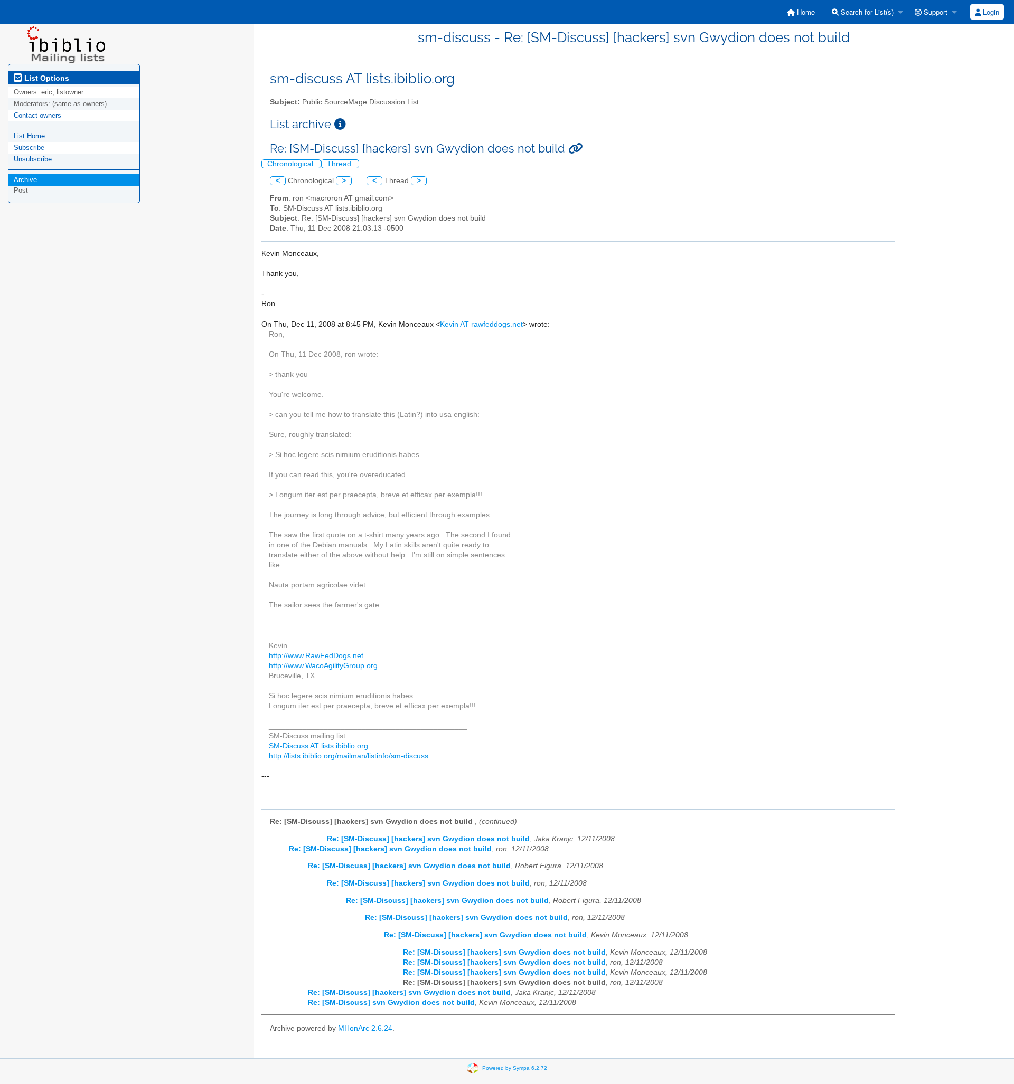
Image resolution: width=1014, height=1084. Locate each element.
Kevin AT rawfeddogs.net (481, 324)
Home (805, 12)
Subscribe (29, 147)
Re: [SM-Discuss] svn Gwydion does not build (391, 1002)
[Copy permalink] (575, 148)
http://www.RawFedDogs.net (316, 656)
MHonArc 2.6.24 (365, 1028)
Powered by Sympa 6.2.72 (514, 1068)
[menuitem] (800, 12)
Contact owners (37, 115)
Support (934, 12)
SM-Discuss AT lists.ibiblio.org (318, 746)
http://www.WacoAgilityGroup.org (323, 666)
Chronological (291, 164)
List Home (29, 136)
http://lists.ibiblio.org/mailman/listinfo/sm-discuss (348, 756)
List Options (45, 78)
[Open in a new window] (340, 124)
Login (990, 12)
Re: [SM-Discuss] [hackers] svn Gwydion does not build (428, 839)
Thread (340, 164)
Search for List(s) (866, 12)
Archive (25, 180)
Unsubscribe (33, 159)
